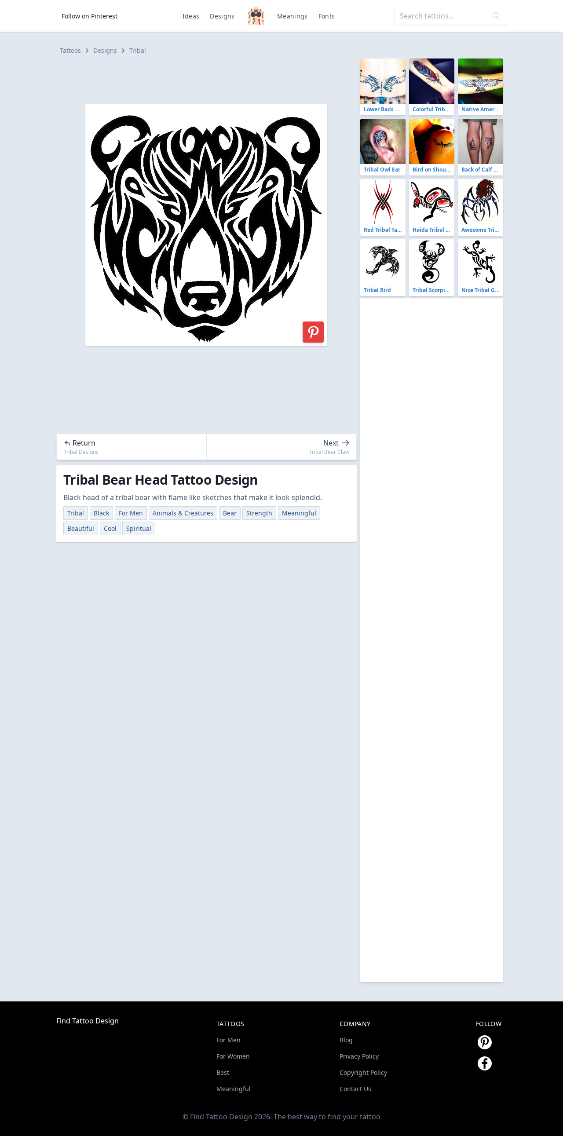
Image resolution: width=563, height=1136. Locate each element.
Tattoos (70, 50)
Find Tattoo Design (87, 1021)
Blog (346, 1040)
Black (101, 513)
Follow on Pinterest (89, 16)
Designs (222, 16)
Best (222, 1072)
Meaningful (299, 513)
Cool (110, 528)
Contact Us (355, 1089)
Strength (259, 513)
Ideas (191, 16)
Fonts (326, 16)
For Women (233, 1056)
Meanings (292, 16)
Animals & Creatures (183, 513)
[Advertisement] (210, 78)
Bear (230, 513)
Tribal (137, 50)
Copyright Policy (363, 1072)
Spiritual (138, 528)
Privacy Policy (359, 1056)
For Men (131, 513)
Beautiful (80, 528)
